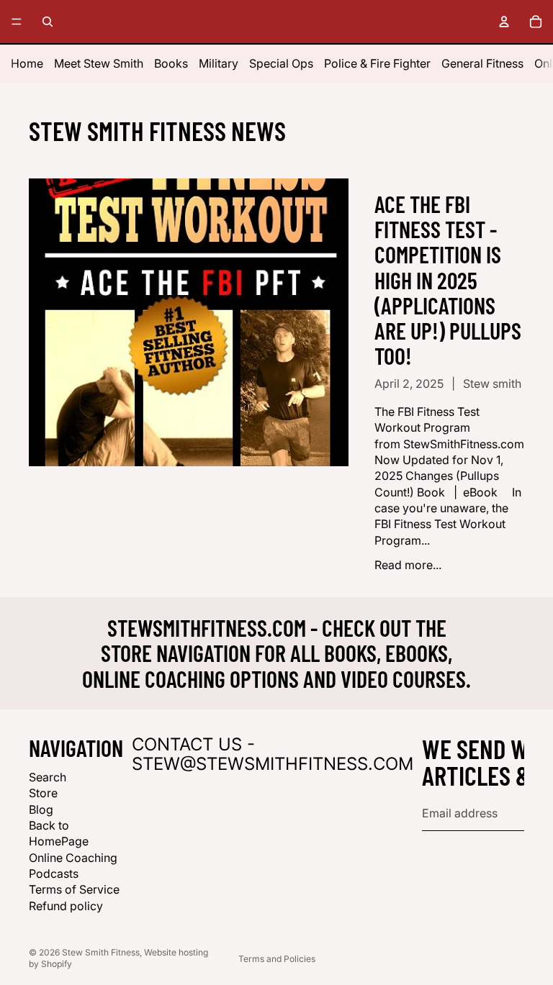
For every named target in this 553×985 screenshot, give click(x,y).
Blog (41, 809)
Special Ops (281, 63)
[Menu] (16, 21)
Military (218, 63)
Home (27, 63)
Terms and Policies (276, 958)
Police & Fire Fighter (377, 63)
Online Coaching (73, 857)
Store (43, 793)
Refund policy (66, 906)
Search (47, 777)
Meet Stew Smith (98, 63)
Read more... (407, 565)
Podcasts (53, 873)
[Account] (504, 21)
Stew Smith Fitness (101, 952)
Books (171, 63)
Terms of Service (74, 890)
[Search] (47, 21)
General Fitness (482, 63)
